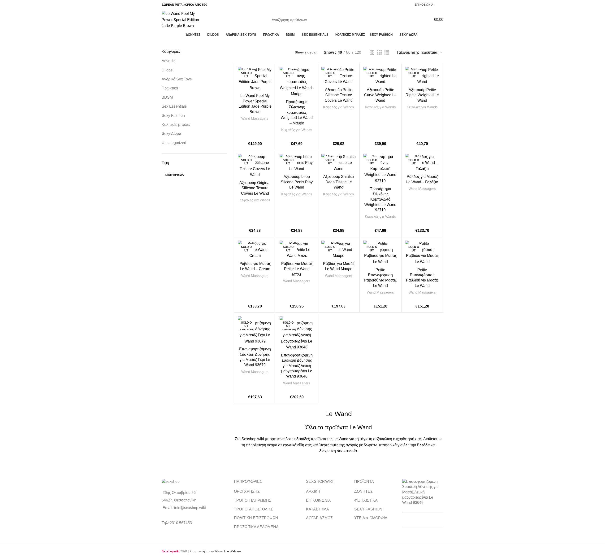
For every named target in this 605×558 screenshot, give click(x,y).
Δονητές (168, 61)
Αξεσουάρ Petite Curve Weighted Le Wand (380, 95)
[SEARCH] (330, 19)
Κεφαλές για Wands (296, 130)
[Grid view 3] (379, 52)
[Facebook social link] (440, 5)
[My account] (420, 19)
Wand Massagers (254, 118)
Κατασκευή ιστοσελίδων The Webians (216, 551)
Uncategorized (174, 143)
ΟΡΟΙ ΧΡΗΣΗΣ (247, 491)
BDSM (167, 97)
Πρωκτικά (170, 88)
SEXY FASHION (368, 509)
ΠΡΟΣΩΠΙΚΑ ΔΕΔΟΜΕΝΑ (256, 527)
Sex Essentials (174, 106)
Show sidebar (306, 52)
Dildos (167, 70)
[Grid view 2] (372, 52)
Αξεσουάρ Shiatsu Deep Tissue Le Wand (338, 182)
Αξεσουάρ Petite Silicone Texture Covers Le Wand (339, 95)
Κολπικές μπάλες (176, 125)
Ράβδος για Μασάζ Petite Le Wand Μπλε (296, 269)
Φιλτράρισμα (174, 174)
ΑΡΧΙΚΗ (313, 491)
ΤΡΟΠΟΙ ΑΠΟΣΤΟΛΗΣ (253, 509)
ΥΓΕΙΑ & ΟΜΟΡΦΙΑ (370, 518)
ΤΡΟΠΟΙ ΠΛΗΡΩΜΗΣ (252, 500)
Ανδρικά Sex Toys (177, 79)
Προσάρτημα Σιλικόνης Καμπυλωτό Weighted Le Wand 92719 (380, 199)
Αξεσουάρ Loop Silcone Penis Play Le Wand (297, 182)
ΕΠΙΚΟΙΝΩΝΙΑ (318, 500)
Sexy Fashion (173, 116)
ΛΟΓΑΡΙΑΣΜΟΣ (319, 518)
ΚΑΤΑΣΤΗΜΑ (317, 509)
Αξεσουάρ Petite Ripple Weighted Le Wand (422, 95)
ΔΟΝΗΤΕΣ (363, 491)
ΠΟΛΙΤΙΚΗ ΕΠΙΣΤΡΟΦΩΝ (256, 518)
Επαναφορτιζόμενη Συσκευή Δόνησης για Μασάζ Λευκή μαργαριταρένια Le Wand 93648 (297, 365)
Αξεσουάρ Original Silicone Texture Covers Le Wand (254, 188)
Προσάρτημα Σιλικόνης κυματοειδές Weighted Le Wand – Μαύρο (297, 112)
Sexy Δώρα (171, 134)
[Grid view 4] (387, 52)
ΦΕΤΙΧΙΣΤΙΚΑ (366, 500)
